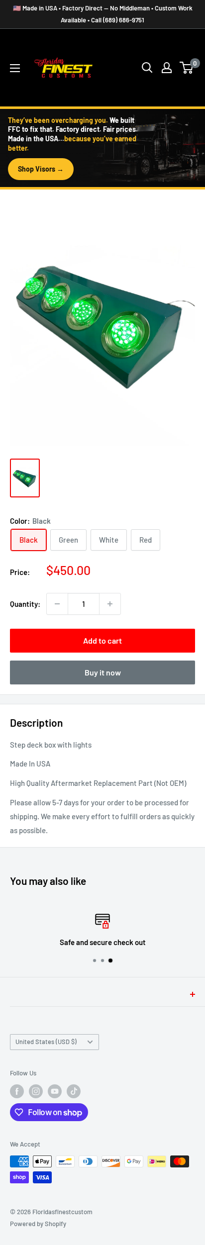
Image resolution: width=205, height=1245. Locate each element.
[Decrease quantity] (57, 603)
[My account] (167, 67)
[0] (187, 68)
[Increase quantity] (110, 603)
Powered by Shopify (38, 1224)
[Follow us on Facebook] (17, 1091)
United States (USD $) (46, 1042)
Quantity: (25, 603)
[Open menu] (15, 68)
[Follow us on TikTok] (74, 1091)
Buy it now (103, 672)
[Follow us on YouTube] (55, 1091)
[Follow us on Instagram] (36, 1091)
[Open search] (147, 67)
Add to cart (102, 640)
